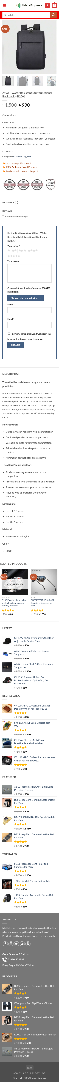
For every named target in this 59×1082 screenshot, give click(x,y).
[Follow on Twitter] (16, 943)
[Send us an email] (22, 943)
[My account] (47, 5)
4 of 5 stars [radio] (32, 251)
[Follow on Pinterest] (28, 943)
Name (11, 304)
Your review (14, 261)
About (17, 1073)
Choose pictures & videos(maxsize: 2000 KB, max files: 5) (29, 290)
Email (10, 319)
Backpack (17, 156)
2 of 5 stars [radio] (14, 251)
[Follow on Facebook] (5, 943)
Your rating (13, 246)
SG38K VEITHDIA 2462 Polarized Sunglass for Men (42, 603)
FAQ (44, 1073)
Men (29, 156)
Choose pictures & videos (26, 298)
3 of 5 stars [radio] (21, 251)
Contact (34, 1073)
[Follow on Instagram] (11, 943)
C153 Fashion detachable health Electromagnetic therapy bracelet (14, 603)
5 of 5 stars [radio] (13, 256)
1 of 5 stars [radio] (8, 251)
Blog (25, 1073)
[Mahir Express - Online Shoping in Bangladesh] (29, 5)
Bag (24, 156)
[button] (4, 5)
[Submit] (53, 15)
